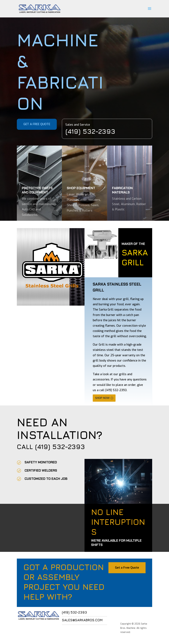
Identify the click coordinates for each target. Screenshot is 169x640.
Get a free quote (36, 124)
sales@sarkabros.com (82, 620)
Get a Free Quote (127, 568)
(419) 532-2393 (60, 447)
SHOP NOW (102, 398)
